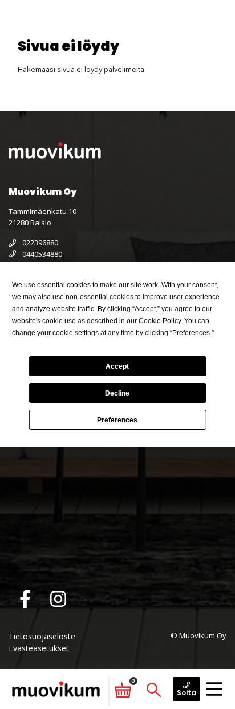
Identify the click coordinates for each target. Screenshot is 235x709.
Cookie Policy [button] (160, 321)
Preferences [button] (191, 333)
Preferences (117, 420)
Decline (117, 393)
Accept (117, 366)
